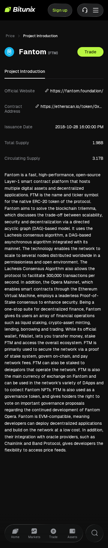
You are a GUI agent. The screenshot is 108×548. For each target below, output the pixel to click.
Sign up (60, 10)
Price (10, 36)
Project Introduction (24, 71)
